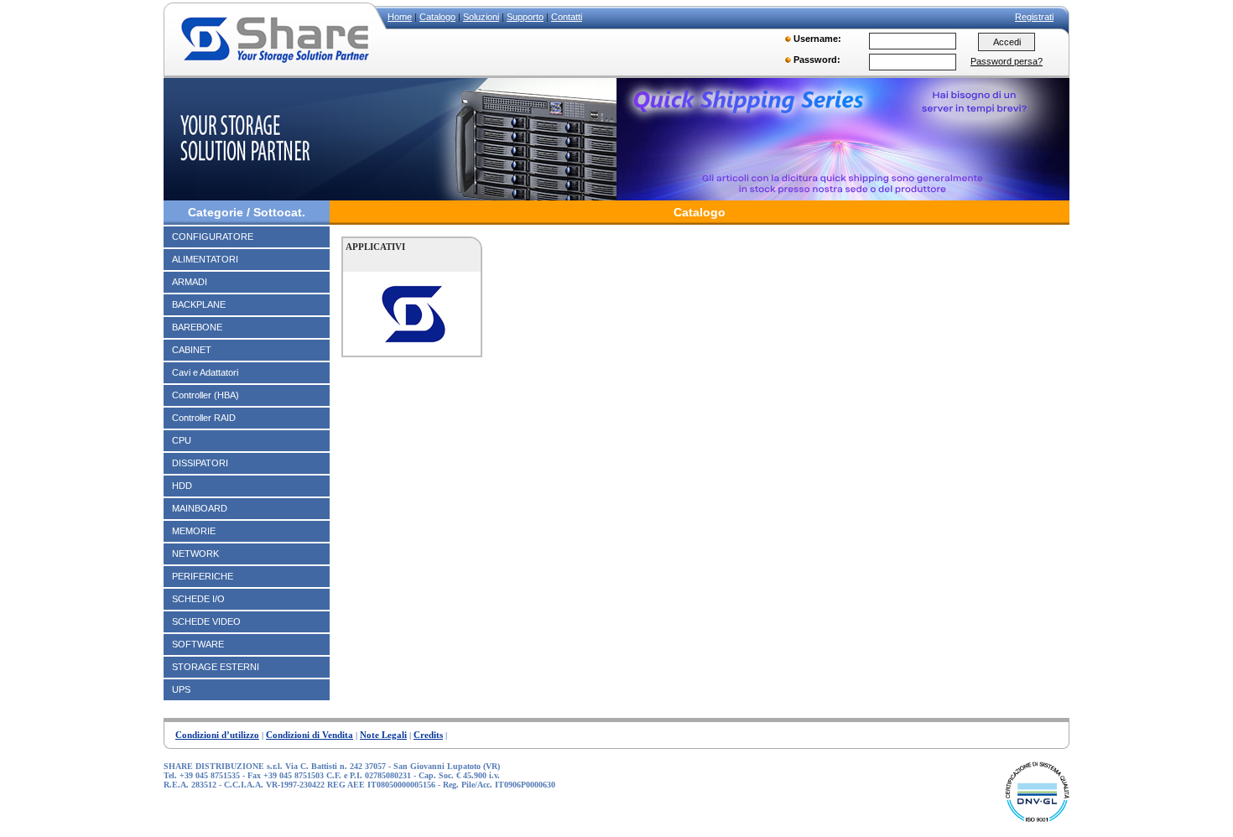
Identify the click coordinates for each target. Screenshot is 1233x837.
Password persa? (1006, 61)
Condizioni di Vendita (309, 735)
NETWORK (195, 553)
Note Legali (383, 735)
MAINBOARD (199, 508)
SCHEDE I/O (198, 599)
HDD (182, 486)
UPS (181, 689)
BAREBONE (197, 327)
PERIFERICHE (202, 576)
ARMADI (189, 282)
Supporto (525, 17)
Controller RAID (204, 418)
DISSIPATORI (200, 463)
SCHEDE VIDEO (206, 621)
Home (400, 17)
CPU (181, 440)
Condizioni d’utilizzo (217, 735)
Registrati (1034, 17)
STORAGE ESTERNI (215, 667)
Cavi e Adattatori (205, 372)
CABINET (191, 350)
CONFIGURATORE (212, 236)
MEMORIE (194, 531)
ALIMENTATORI (205, 259)
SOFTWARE (198, 644)
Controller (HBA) (205, 395)
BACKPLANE (199, 304)
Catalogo (437, 17)
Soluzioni (481, 17)
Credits (428, 735)
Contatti (566, 17)
